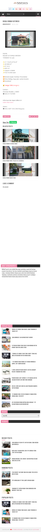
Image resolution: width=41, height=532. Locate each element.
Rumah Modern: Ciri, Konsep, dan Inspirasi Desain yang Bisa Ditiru (24, 460)
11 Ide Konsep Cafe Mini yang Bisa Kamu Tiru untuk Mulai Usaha (24, 473)
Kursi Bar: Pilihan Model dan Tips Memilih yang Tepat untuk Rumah (24, 451)
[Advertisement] (20, 239)
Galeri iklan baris (8, 102)
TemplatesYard (18, 529)
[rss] (27, 9)
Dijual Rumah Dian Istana (9, 178)
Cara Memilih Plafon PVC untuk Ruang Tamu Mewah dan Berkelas (25, 443)
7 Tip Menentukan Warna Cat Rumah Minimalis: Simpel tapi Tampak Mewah (24, 363)
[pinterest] (20, 9)
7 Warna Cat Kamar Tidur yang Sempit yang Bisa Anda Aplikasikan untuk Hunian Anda (24, 354)
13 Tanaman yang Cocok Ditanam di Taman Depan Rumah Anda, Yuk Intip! (24, 395)
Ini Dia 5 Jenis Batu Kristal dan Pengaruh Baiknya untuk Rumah (24, 387)
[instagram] (30, 9)
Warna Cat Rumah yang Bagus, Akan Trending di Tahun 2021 (24, 330)
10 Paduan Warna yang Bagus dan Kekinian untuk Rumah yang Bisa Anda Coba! (24, 346)
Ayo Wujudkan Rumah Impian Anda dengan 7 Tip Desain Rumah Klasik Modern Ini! (24, 403)
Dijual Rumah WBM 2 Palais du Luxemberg (13, 161)
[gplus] (17, 9)
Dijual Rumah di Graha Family (10, 143)
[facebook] (10, 9)
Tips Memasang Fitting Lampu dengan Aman (23, 480)
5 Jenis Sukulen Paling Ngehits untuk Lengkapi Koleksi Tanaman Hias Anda (24, 371)
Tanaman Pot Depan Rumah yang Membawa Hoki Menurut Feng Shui (24, 489)
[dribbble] (23, 9)
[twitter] (13, 9)
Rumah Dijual (7, 116)
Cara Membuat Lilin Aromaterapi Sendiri (22, 337)
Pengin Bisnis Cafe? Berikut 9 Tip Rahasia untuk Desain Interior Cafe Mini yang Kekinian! (24, 379)
